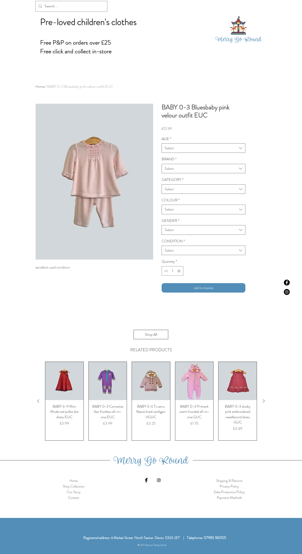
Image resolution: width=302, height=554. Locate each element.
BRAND (169, 159)
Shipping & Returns (229, 480)
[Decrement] (165, 270)
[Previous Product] (38, 401)
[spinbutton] (172, 270)
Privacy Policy (229, 486)
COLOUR (171, 200)
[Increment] (179, 270)
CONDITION (173, 241)
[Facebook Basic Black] (146, 480)
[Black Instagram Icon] (158, 480)
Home (40, 86)
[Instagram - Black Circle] (287, 292)
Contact (73, 497)
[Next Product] (264, 401)
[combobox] (203, 148)
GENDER (170, 220)
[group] (151, 401)
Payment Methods (229, 497)
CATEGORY (172, 179)
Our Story (74, 492)
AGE (166, 138)
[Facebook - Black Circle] (287, 282)
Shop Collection (73, 486)
